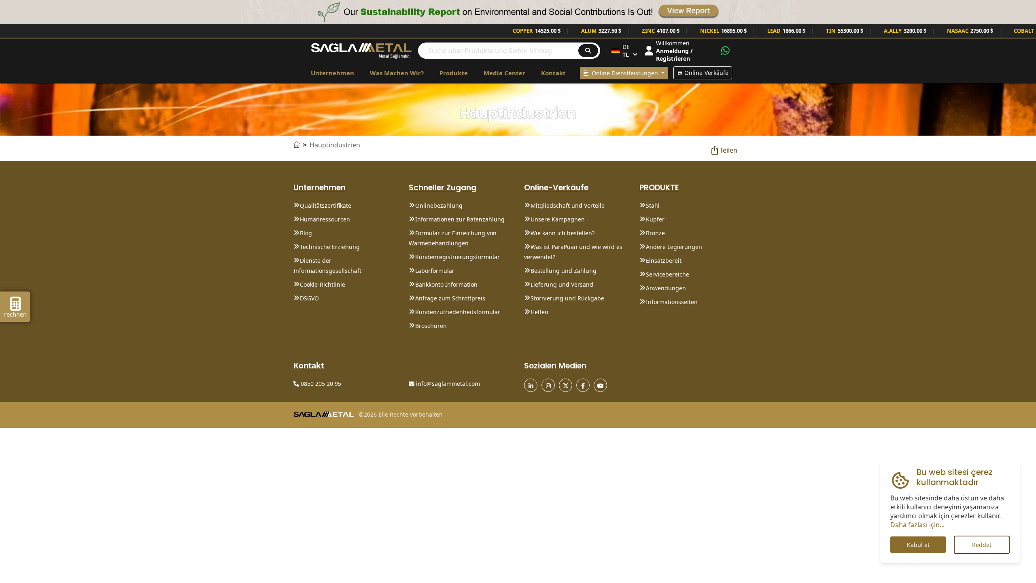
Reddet (981, 545)
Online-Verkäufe (705, 73)
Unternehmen (332, 73)
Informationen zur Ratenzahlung (460, 219)
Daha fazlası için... (917, 524)
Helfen (539, 312)
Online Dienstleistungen (624, 73)
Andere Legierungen (674, 247)
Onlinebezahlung (439, 205)
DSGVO (309, 298)
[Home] (296, 144)
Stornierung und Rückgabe (567, 298)
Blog (306, 233)
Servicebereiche (667, 274)
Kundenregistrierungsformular (457, 257)
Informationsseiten (672, 302)
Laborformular (434, 270)
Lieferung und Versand (562, 284)
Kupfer (655, 219)
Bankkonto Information (446, 284)
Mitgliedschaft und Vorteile (568, 205)
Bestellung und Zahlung (564, 270)
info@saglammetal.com (447, 383)
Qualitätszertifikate (325, 205)
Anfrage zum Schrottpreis (450, 298)
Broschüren (431, 326)
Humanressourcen (325, 219)
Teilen (728, 150)
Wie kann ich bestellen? (562, 233)
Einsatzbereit (663, 260)
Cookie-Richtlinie (322, 284)
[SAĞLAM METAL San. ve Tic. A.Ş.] (361, 50)
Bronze (655, 233)
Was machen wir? (397, 73)
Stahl (653, 205)
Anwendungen (666, 288)
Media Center (504, 73)
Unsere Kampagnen (558, 219)
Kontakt (553, 73)
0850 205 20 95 (320, 383)
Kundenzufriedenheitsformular (457, 312)
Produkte (453, 73)
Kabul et (918, 545)
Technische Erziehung (330, 247)
